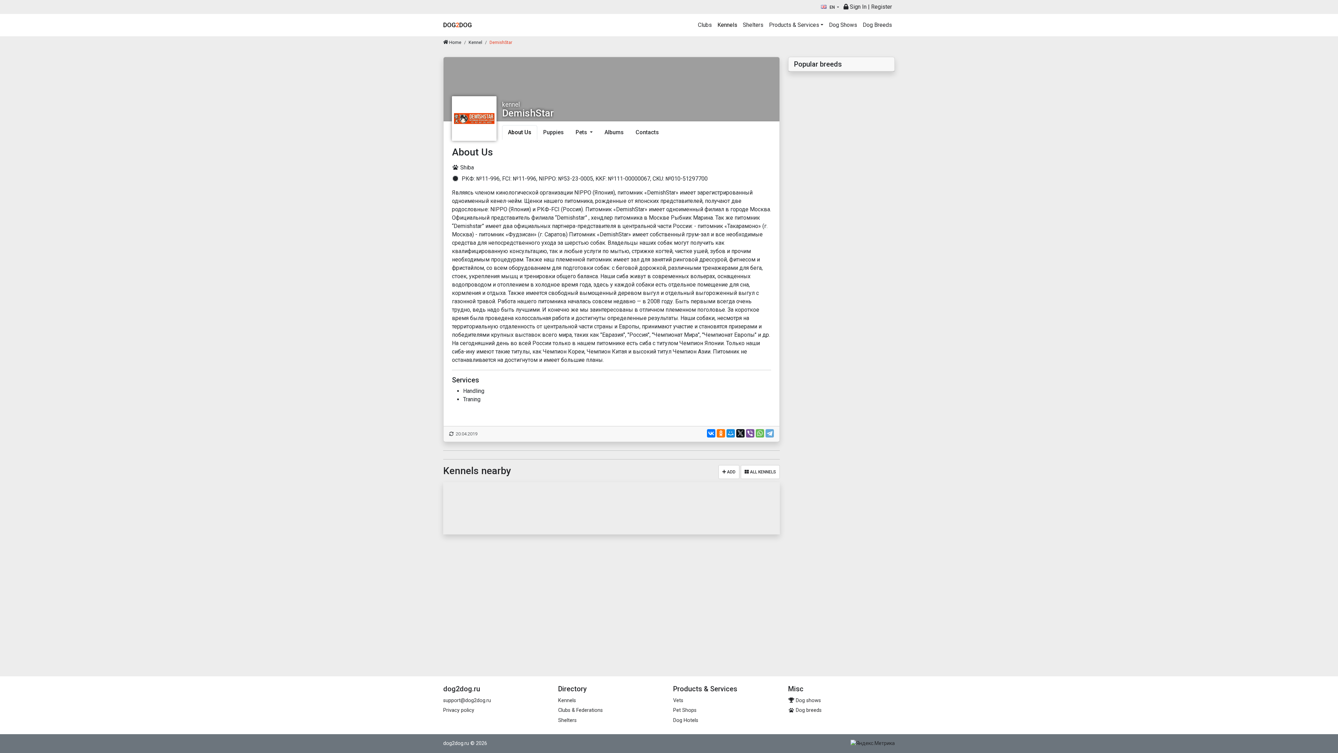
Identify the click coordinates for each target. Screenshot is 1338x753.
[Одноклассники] (721, 433)
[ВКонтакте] (711, 433)
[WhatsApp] (760, 433)
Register (881, 6)
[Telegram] (770, 433)
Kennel (475, 42)
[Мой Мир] (730, 433)
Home (454, 42)
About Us (519, 132)
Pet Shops (685, 710)
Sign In (857, 6)
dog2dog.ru (456, 743)
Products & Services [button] (794, 25)
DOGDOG (457, 25)
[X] (740, 433)
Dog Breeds (877, 25)
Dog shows (807, 700)
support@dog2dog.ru (467, 700)
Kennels (727, 25)
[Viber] (750, 433)
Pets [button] (582, 132)
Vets (678, 700)
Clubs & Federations (580, 710)
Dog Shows (843, 25)
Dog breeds (808, 710)
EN (832, 7)
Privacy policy (458, 710)
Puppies (553, 132)
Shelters (753, 25)
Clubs (705, 25)
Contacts (647, 132)
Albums (614, 132)
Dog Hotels (685, 720)
